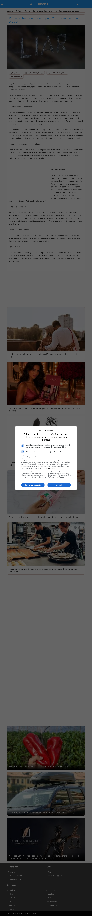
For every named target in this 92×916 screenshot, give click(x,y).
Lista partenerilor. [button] (49, 468)
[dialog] (46, 458)
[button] (46, 457)
